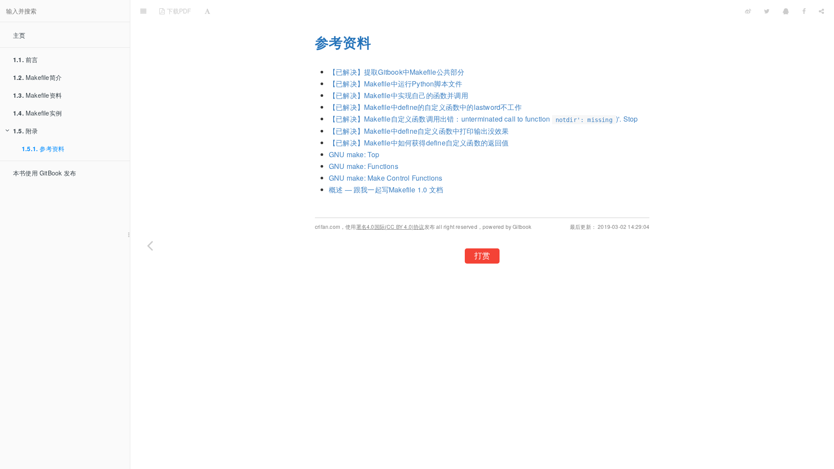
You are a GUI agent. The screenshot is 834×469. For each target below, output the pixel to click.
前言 (25, 59)
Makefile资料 (37, 95)
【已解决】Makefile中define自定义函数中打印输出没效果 (419, 131)
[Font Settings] (207, 11)
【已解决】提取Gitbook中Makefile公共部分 (396, 72)
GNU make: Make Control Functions (385, 178)
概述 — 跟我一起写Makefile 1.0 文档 (386, 190)
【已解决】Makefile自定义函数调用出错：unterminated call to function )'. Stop (483, 119)
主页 (19, 35)
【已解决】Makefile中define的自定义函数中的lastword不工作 (425, 107)
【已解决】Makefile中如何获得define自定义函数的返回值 (419, 143)
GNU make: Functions (363, 166)
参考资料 (43, 148)
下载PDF (178, 11)
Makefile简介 (37, 77)
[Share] (821, 11)
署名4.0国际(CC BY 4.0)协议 (390, 226)
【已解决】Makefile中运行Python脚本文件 (395, 84)
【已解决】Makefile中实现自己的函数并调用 (398, 95)
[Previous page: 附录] (149, 245)
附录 (25, 130)
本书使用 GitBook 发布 (44, 172)
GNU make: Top (354, 154)
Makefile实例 (37, 113)
